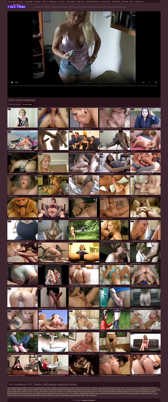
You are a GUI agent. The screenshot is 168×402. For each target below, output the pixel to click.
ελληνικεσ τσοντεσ (146, 393)
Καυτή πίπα (61, 1)
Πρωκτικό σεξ (14, 392)
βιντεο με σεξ (149, 392)
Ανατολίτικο (37, 1)
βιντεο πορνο (46, 388)
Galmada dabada (35, 388)
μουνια (104, 390)
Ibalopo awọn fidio (95, 392)
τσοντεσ (14, 388)
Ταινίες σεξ (55, 388)
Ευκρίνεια (20, 1)
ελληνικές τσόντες (147, 390)
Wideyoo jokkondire (137, 392)
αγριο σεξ (47, 390)
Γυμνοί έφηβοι (29, 1)
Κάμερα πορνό (139, 1)
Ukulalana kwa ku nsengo (30, 392)
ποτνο (9, 388)
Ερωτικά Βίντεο (23, 388)
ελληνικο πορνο (115, 388)
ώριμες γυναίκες (133, 393)
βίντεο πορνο (17, 390)
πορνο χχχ (31, 393)
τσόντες (53, 390)
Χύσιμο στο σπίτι (105, 1)
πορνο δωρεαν (48, 393)
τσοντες (29, 390)
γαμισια (70, 390)
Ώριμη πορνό (145, 388)
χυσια (139, 390)
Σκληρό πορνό (81, 1)
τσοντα (101, 393)
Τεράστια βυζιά (71, 1)
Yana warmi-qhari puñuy (131, 388)
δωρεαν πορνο (94, 393)
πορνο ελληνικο (110, 393)
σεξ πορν (157, 390)
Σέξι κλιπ (125, 393)
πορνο (24, 390)
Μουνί (131, 1)
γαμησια (118, 393)
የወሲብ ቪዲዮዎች (66, 393)
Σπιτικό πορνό (12, 1)
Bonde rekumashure (48, 392)
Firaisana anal (62, 392)
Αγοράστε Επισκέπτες (88, 400)
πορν (108, 388)
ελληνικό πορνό (64, 388)
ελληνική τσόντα (61, 390)
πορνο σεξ (39, 393)
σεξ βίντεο (75, 393)
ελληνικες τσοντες (85, 390)
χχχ (8, 392)
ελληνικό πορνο (79, 395)
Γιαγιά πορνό (25, 395)
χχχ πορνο (102, 388)
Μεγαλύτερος (53, 1)
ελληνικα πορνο (120, 390)
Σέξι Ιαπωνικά (116, 1)
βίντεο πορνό (72, 392)
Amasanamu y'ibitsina (89, 388)
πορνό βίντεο (111, 392)
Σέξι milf (45, 1)
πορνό (93, 390)
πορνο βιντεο (83, 393)
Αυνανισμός (125, 1)
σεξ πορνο (16, 5)
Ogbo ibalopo (75, 388)
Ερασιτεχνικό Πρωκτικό (92, 1)
